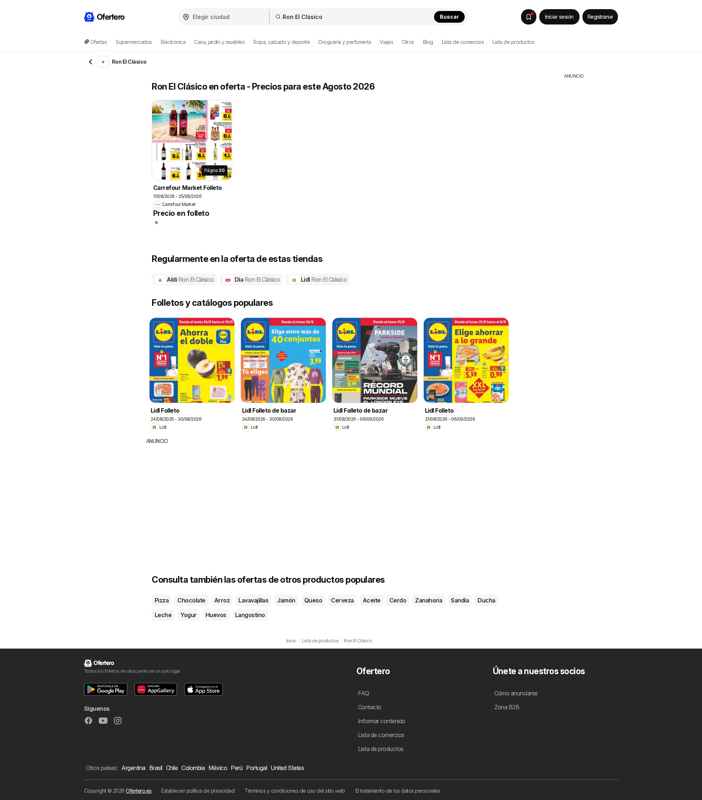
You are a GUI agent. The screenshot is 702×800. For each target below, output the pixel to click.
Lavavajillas (253, 600)
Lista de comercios (463, 42)
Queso (313, 600)
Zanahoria (428, 600)
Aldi (190, 279)
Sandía (460, 600)
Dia (256, 279)
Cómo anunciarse (516, 693)
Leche (163, 615)
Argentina (133, 767)
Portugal (256, 767)
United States (287, 767)
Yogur (188, 615)
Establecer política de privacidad (197, 791)
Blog (428, 42)
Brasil (155, 767)
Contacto (369, 707)
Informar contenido (381, 721)
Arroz (222, 600)
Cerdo (397, 600)
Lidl (323, 279)
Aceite (372, 600)
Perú (236, 767)
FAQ (363, 693)
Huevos (215, 615)
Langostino (250, 615)
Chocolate (191, 600)
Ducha (486, 600)
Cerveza (342, 600)
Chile (172, 767)
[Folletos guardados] (528, 17)
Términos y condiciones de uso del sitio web (295, 791)
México (217, 767)
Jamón (286, 600)
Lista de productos (513, 42)
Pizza (162, 600)
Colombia (193, 767)
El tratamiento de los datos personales (398, 791)
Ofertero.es (138, 791)
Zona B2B (507, 707)
